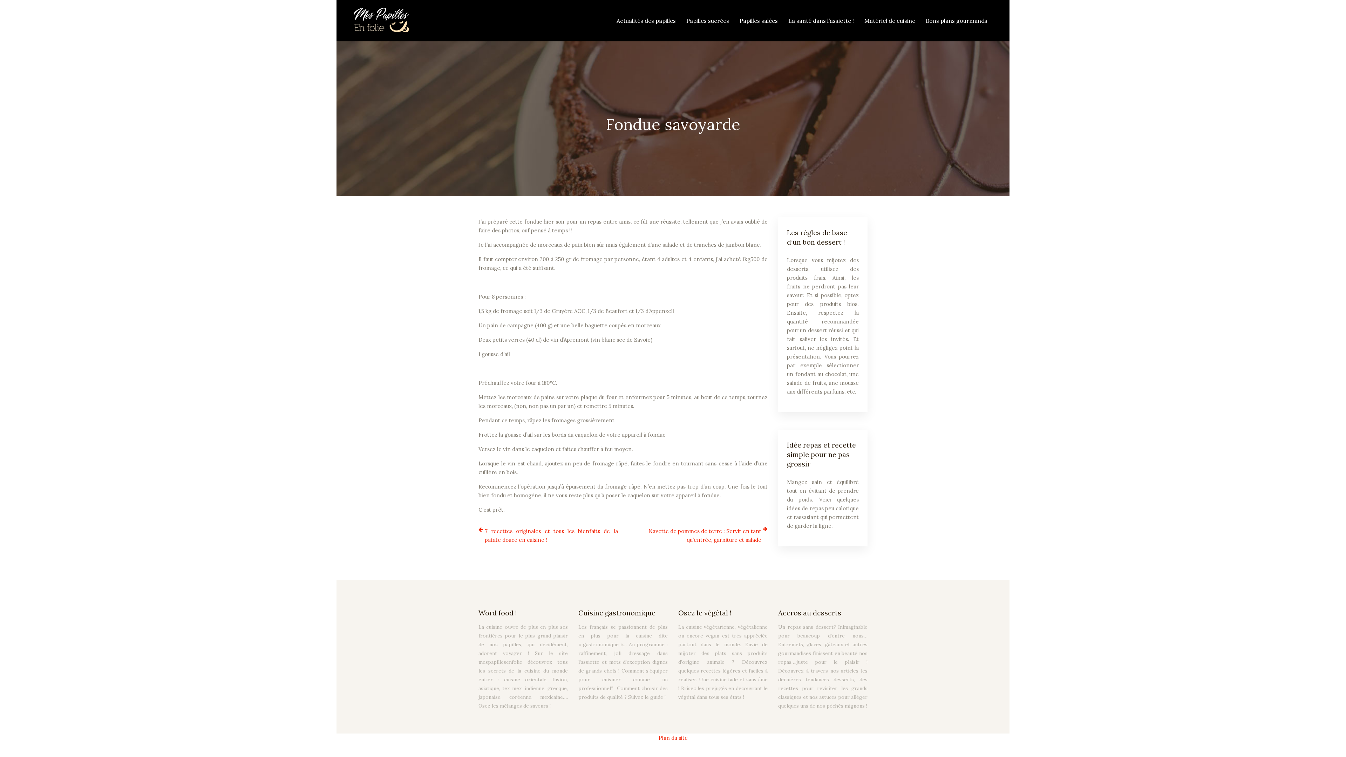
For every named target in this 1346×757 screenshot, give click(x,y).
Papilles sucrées (707, 20)
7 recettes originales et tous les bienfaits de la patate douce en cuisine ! (551, 535)
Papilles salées (759, 20)
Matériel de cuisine (889, 20)
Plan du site (673, 738)
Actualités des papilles (646, 20)
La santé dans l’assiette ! (821, 20)
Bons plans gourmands (956, 20)
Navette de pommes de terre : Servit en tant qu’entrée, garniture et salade (704, 535)
